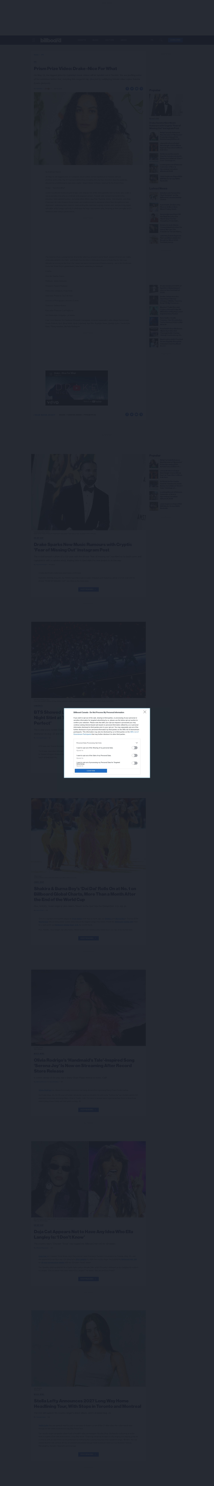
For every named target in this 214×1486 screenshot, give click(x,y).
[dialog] (107, 743)
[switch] (135, 747)
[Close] (145, 712)
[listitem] (107, 743)
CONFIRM (91, 771)
